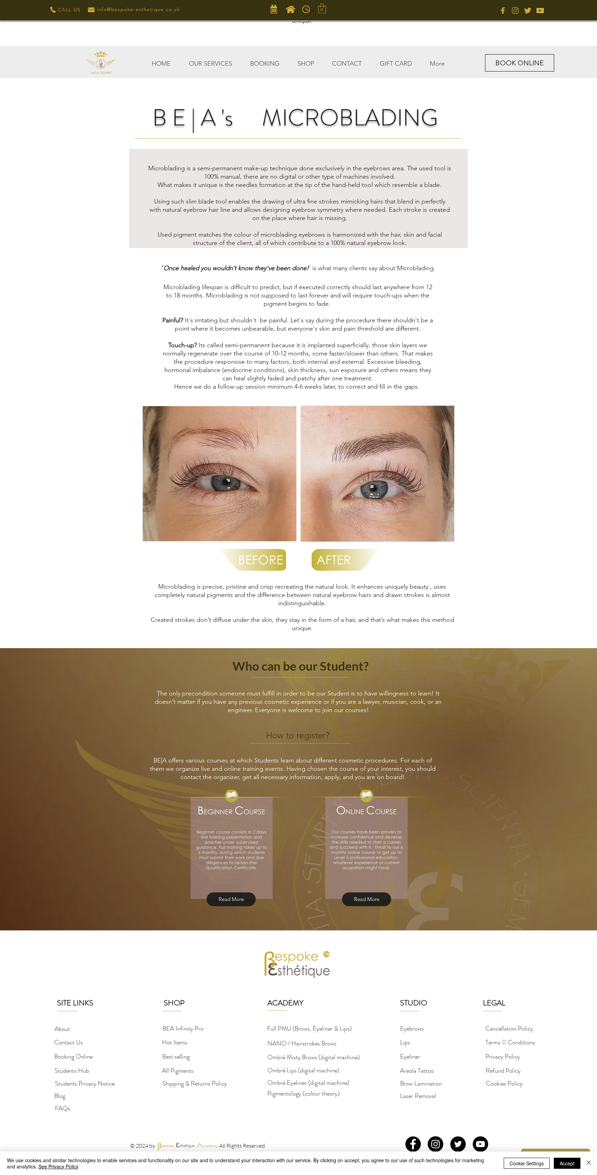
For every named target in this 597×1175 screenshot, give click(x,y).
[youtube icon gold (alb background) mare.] (540, 10)
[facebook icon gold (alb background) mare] (503, 10)
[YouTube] (480, 1144)
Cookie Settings (527, 1163)
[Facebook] (413, 1144)
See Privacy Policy (58, 1166)
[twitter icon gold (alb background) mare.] (528, 10)
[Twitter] (458, 1144)
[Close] (589, 1163)
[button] (210, 61)
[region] (219, 473)
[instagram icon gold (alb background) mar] (515, 10)
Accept (567, 1163)
